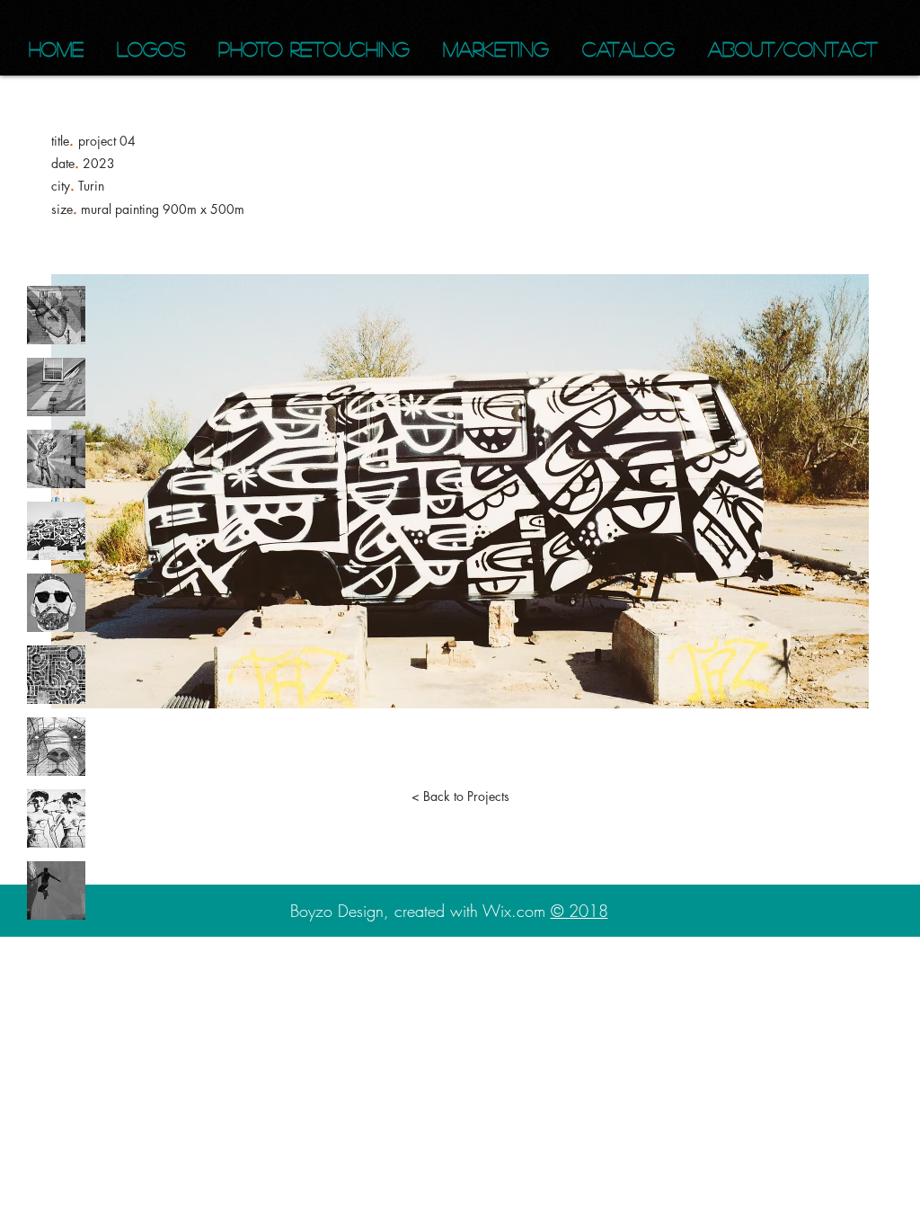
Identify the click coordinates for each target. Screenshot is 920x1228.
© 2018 (579, 910)
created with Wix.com (472, 910)
